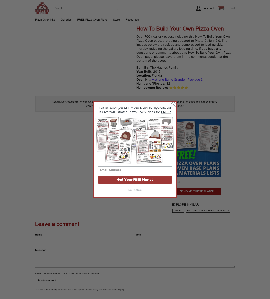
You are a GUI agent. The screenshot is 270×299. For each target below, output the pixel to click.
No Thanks (135, 190)
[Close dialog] (173, 104)
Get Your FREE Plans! (135, 179)
